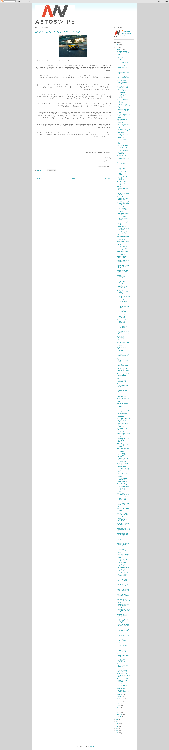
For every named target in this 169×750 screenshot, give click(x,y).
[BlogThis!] (50, 170)
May (118, 707)
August (119, 701)
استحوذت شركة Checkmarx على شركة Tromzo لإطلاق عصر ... (123, 495)
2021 (117, 726)
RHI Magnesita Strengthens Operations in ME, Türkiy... (122, 550)
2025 (117, 47)
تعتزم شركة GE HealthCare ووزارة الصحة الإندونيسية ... (122, 670)
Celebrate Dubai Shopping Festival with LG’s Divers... (123, 296)
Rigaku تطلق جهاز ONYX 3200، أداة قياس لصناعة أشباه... (123, 375)
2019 (117, 730)
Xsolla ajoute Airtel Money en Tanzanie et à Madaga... (123, 500)
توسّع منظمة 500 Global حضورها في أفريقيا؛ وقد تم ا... (123, 370)
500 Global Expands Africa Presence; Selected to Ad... (122, 380)
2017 (117, 735)
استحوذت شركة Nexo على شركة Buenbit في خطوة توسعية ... (123, 581)
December (120, 49)
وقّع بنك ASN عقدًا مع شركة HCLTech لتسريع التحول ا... (123, 193)
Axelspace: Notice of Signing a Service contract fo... (122, 301)
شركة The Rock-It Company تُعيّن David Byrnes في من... (123, 455)
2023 (117, 721)
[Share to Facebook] (53, 170)
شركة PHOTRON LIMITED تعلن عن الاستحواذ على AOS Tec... (122, 141)
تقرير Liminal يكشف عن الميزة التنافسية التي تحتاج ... (123, 586)
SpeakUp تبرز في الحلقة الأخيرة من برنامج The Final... (123, 267)
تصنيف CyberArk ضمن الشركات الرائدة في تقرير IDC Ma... (122, 316)
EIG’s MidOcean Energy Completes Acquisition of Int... (123, 630)
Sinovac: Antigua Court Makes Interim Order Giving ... (123, 655)
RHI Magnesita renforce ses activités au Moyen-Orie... (123, 544)
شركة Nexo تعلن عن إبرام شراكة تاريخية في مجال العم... (123, 645)
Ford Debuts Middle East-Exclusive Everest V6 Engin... (122, 208)
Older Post (107, 178)
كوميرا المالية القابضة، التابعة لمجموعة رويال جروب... (123, 223)
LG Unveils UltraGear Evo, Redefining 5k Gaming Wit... (122, 136)
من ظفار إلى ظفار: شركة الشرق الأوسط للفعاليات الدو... (123, 660)
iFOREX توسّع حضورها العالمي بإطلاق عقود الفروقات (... (122, 445)
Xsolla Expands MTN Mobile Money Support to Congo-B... (123, 534)
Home (73, 178)
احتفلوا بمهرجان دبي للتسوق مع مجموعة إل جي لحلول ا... (123, 291)
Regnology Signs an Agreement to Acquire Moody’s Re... (123, 385)
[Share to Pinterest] (55, 170)
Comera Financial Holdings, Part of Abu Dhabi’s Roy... (123, 228)
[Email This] (48, 170)
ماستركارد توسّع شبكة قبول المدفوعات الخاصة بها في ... (123, 601)
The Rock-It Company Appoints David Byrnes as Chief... (122, 460)
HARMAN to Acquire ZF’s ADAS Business (123, 257)
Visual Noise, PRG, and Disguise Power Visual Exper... (123, 183)
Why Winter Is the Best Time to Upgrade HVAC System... (123, 238)
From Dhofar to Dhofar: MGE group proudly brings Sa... (123, 665)
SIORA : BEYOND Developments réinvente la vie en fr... (123, 690)
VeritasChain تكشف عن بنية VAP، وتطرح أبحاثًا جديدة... (123, 625)
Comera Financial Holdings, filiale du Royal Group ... (122, 96)
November (120, 694)
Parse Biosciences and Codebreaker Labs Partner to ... (123, 344)
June (118, 705)
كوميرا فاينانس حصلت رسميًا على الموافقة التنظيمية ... (122, 390)
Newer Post (39, 178)
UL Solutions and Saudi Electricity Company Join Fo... (123, 400)
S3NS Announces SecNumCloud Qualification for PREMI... (121, 349)
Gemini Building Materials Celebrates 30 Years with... (123, 91)
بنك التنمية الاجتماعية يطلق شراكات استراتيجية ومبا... (122, 163)
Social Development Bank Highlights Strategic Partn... (122, 168)
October (119, 696)
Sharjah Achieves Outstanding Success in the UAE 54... (123, 198)
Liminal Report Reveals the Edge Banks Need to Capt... (123, 591)
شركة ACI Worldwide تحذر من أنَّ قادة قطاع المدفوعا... (123, 490)
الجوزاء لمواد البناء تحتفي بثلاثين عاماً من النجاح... (123, 86)
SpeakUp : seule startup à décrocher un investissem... (123, 262)
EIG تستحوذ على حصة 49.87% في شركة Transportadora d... (122, 328)
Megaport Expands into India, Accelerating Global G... (123, 360)
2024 (117, 719)
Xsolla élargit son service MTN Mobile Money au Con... (123, 529)
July (118, 703)
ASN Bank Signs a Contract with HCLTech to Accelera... (123, 635)
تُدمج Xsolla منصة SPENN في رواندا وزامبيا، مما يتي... (122, 685)
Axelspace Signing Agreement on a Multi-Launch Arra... (123, 276)
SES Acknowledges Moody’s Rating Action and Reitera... (123, 415)
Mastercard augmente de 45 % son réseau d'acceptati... (123, 606)
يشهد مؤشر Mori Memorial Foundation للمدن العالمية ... (123, 286)
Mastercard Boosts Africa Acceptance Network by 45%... (123, 610)
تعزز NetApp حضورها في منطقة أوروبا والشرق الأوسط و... (123, 440)
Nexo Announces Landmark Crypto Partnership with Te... (123, 650)
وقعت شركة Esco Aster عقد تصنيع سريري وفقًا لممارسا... (123, 640)
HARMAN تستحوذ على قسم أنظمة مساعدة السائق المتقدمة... (122, 188)
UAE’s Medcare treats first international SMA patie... (123, 72)
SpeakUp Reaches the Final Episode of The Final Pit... (123, 306)
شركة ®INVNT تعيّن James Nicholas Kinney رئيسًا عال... (122, 430)
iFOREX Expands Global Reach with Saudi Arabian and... (123, 450)
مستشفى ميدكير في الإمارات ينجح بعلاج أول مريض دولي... (123, 52)
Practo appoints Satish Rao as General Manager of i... (122, 475)
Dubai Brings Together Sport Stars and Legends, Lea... (122, 465)
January (119, 716)
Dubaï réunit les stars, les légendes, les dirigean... (122, 405)
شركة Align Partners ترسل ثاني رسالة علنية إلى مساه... (123, 365)
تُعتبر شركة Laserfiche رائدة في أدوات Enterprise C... (122, 101)
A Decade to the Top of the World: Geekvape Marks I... (123, 121)
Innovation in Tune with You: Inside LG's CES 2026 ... (123, 111)
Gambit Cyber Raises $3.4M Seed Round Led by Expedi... (122, 425)
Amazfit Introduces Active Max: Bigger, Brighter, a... (122, 62)
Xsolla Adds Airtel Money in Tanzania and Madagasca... (123, 525)
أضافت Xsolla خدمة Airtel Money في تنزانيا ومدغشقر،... (123, 505)
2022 (117, 724)
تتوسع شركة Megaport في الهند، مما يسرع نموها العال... (123, 355)
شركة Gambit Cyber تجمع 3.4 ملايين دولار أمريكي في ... (123, 420)
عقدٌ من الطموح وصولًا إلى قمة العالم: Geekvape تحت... (123, 116)
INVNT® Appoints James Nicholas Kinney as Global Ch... (123, 435)
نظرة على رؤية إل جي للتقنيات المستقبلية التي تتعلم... (123, 106)
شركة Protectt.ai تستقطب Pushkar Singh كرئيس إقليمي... (123, 566)
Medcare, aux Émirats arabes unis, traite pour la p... (122, 67)
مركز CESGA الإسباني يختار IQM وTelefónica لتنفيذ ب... (123, 77)
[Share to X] (51, 170)
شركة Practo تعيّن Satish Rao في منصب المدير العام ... (123, 470)
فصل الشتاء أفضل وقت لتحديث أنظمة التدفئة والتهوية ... (123, 233)
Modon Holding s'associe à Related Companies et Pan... (123, 243)
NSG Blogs (127, 31)
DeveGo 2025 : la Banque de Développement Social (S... (123, 157)
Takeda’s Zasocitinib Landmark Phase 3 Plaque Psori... (122, 561)
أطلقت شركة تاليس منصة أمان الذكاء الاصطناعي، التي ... (123, 126)
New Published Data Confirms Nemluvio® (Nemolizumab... (123, 616)
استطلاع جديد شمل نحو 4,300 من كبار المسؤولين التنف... (122, 620)
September (120, 698)
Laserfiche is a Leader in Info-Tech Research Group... (123, 556)
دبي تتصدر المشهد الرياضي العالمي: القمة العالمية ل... (123, 410)
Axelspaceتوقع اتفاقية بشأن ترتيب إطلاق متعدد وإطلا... (122, 271)
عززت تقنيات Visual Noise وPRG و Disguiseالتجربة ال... (122, 178)
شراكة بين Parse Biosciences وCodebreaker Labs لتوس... (122, 338)
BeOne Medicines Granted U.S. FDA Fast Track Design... (123, 485)
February (119, 714)
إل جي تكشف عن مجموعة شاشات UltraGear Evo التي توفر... (123, 131)
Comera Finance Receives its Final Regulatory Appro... (122, 395)
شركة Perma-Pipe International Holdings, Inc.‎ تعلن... (123, 596)
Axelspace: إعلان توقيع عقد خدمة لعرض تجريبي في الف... (122, 281)
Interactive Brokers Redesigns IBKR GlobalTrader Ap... (122, 520)
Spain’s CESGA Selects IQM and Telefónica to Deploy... (123, 82)
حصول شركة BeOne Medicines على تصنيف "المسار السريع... (123, 480)
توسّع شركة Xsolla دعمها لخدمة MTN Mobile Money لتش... (123, 515)
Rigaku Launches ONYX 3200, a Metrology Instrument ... (123, 680)
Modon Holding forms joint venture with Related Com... (122, 253)
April (118, 710)
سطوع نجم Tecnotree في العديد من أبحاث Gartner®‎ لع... (123, 152)
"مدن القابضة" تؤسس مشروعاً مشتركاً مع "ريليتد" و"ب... (122, 248)
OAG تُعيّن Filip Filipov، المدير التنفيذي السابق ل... (123, 147)
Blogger (92, 746)
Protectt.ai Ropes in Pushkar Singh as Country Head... (122, 576)
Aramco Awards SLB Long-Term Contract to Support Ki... (123, 173)
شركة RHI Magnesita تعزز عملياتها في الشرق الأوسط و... (123, 539)
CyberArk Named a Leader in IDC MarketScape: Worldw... (121, 322)
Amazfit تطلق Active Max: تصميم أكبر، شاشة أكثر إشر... (122, 57)
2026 (117, 45)
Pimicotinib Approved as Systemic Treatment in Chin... (123, 311)
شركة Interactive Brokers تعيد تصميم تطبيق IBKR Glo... (123, 510)
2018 (117, 733)
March (119, 712)
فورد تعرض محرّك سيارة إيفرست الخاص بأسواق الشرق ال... (123, 203)
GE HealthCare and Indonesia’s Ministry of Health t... (123, 675)
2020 (117, 728)
